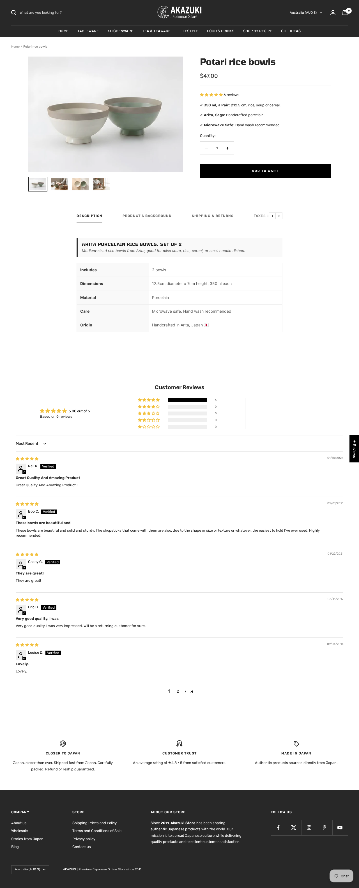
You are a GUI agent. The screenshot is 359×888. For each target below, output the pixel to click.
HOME (63, 31)
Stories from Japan (27, 839)
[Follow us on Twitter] (294, 827)
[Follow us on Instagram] (309, 827)
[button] (212, 95)
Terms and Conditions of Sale (96, 831)
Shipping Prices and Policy (94, 823)
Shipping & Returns (213, 216)
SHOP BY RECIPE (257, 31)
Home (15, 46)
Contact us (81, 847)
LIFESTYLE (189, 31)
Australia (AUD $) (303, 13)
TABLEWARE (88, 31)
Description (89, 216)
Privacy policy (83, 839)
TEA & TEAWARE (156, 31)
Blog (15, 847)
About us (19, 823)
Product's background (147, 216)
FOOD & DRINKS (220, 31)
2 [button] (178, 691)
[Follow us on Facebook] (278, 827)
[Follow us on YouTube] (340, 827)
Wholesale (19, 831)
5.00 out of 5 (79, 411)
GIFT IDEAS (291, 31)
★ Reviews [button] (354, 449)
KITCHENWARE (120, 31)
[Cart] (345, 12)
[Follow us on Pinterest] (324, 827)
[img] (27, 459)
